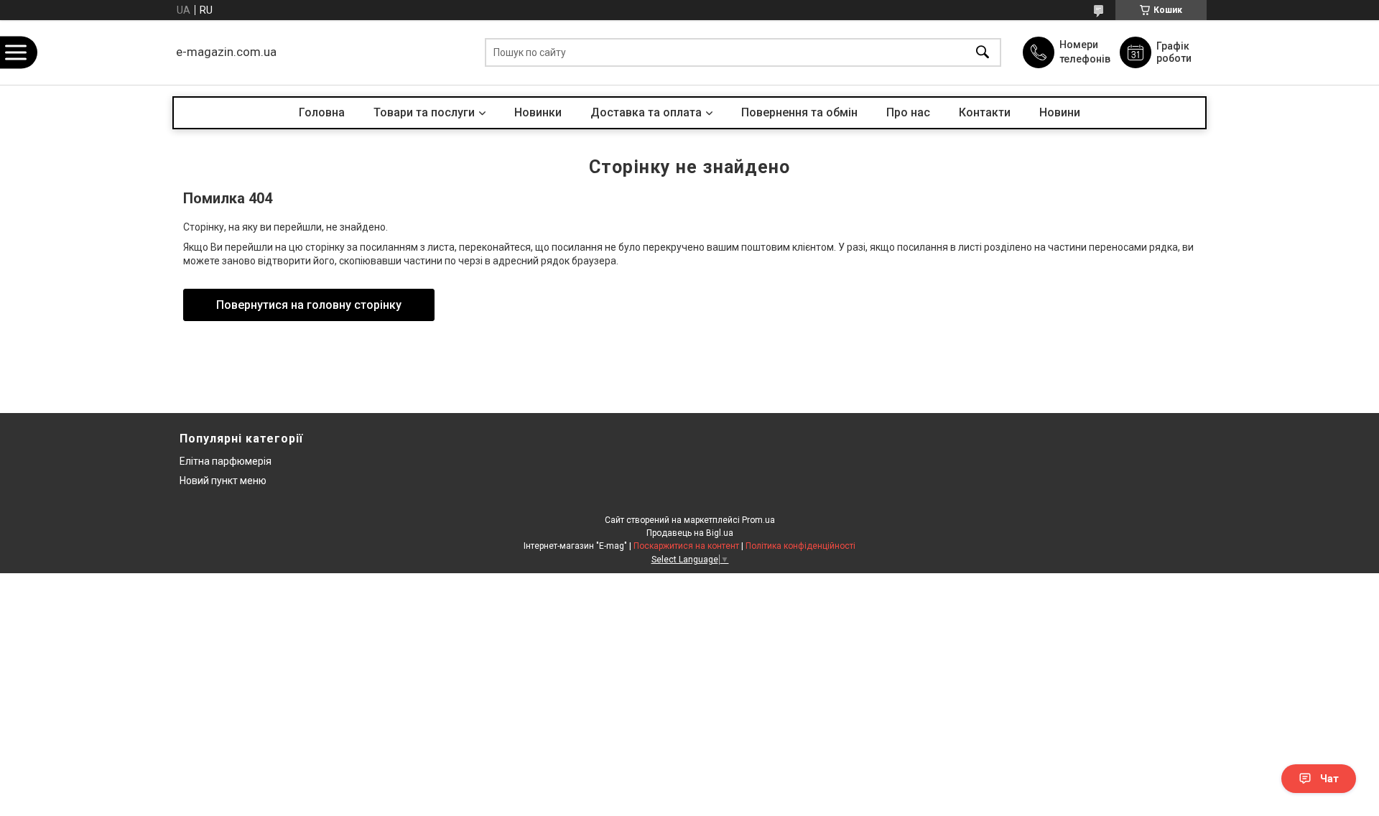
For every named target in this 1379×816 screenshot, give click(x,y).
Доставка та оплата (646, 112)
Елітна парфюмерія (225, 461)
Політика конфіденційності (800, 546)
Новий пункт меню (223, 480)
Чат (1329, 778)
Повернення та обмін (799, 112)
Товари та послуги (424, 112)
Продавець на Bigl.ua (689, 533)
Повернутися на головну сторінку (308, 305)
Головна (322, 112)
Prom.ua (758, 520)
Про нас (908, 112)
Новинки (538, 112)
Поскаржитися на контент (686, 546)
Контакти (985, 112)
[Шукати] (982, 53)
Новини (1059, 112)
